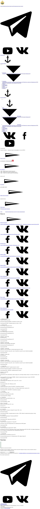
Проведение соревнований (6, 126)
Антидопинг (9, 82)
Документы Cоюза (15, 82)
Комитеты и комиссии (27, 82)
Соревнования (4, 82)
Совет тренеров (14, 126)
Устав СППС (19, 126)
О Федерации (8, 73)
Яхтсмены (24, 73)
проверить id (2, 55)
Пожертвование (13, 73)
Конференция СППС (34, 82)
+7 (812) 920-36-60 (3, 503)
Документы (4, 73)
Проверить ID (28, 73)
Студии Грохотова (7, 508)
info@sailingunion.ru (3, 504)
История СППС (19, 73)
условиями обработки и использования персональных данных (29, 453)
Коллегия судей (20, 82)
